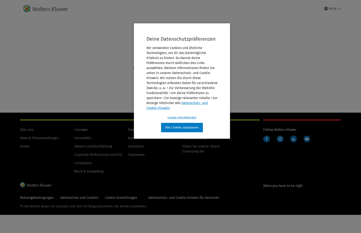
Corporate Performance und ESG (98, 155)
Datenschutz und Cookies (79, 198)
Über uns (26, 130)
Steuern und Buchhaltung (93, 146)
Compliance (83, 163)
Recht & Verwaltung (88, 171)
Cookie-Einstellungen (182, 117)
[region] (182, 81)
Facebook (266, 139)
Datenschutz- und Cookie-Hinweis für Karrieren (183, 198)
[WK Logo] (35, 184)
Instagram (280, 139)
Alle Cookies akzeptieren (182, 127)
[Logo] (49, 8)
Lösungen (81, 130)
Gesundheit (82, 138)
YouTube (307, 139)
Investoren (136, 146)
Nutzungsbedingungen (37, 198)
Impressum (136, 155)
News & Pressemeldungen (39, 138)
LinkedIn (293, 139)
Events (25, 146)
